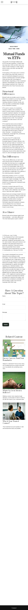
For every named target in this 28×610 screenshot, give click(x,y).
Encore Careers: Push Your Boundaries (13, 359)
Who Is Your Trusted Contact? (11, 422)
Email (3, 304)
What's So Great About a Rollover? (12, 392)
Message (4, 312)
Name (3, 296)
